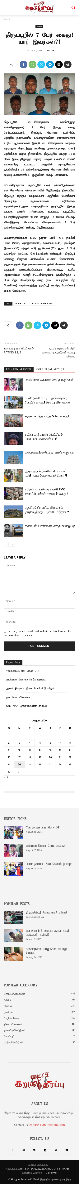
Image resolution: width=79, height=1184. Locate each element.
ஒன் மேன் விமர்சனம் (18, 697)
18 (30, 757)
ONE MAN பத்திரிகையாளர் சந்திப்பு (26, 706)
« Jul (7, 777)
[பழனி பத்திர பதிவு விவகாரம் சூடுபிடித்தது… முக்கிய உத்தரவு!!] (13, 512)
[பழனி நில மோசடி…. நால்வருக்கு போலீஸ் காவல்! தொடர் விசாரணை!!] (13, 402)
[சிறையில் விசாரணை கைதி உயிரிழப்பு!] (13, 530)
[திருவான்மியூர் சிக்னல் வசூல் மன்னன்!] (13, 917)
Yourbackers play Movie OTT (23, 671)
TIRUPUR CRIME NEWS (41, 303)
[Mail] (34, 1151)
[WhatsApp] (32, 64)
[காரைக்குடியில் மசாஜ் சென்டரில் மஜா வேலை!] (13, 954)
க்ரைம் (7, 19)
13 (50, 750)
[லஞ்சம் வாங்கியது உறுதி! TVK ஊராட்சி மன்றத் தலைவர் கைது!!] (13, 493)
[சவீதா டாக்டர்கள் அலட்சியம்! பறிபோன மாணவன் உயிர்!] (13, 439)
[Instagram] (23, 1150)
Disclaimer (51, 1172)
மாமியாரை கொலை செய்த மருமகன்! (49, 380)
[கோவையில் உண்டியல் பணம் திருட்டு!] (13, 457)
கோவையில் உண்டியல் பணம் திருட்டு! (49, 453)
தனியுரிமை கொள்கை (32, 1172)
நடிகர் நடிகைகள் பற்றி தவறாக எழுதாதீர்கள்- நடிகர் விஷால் (58, 352)
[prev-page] (6, 544)
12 (40, 750)
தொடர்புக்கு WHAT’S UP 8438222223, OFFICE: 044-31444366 (38, 1168)
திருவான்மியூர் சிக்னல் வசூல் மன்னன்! (47, 912)
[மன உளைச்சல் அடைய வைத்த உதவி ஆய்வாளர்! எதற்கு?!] (13, 935)
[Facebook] (23, 64)
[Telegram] (50, 64)
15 (70, 750)
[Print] (68, 64)
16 (9, 757)
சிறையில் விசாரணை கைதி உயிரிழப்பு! (50, 526)
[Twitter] (41, 64)
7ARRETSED (20, 303)
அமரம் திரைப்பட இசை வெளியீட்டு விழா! (30, 688)
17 (19, 757)
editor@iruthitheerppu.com (47, 1125)
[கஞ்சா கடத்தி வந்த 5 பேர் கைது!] (13, 420)
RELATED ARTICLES (18, 369)
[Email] (59, 64)
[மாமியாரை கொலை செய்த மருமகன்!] (13, 384)
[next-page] (12, 544)
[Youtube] (67, 1151)
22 (70, 757)
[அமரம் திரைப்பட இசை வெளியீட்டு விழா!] (13, 869)
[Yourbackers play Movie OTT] (13, 832)
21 (60, 757)
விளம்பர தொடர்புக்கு (38, 1164)
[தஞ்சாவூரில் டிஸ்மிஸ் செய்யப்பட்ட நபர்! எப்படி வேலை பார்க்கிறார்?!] (13, 475)
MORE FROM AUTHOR (50, 369)
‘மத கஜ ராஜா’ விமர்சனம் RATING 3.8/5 (19, 350)
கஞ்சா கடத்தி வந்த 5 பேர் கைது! (47, 416)
